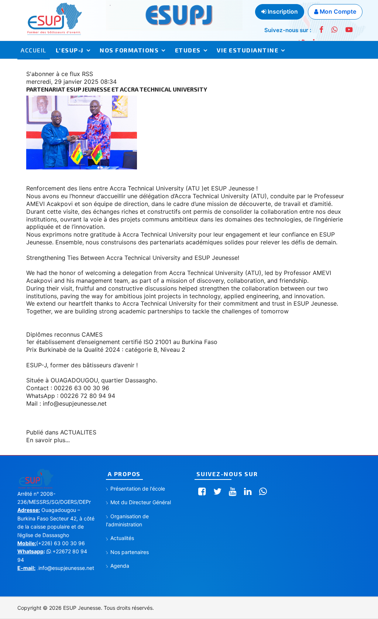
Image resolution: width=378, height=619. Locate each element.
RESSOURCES (42, 68)
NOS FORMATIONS (129, 50)
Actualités (122, 538)
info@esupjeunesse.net (75, 403)
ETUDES (188, 50)
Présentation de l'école (137, 488)
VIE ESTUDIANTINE (247, 50)
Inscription (282, 11)
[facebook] (321, 29)
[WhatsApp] (334, 29)
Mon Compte (337, 11)
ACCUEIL (34, 50)
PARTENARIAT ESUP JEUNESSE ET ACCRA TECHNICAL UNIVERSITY (116, 89)
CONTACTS (97, 68)
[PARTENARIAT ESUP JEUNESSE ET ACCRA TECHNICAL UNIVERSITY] (189, 132)
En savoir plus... (48, 440)
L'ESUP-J (70, 50)
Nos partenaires (129, 552)
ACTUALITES (78, 432)
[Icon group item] (202, 491)
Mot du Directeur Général (140, 502)
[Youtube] (349, 29)
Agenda (119, 566)
